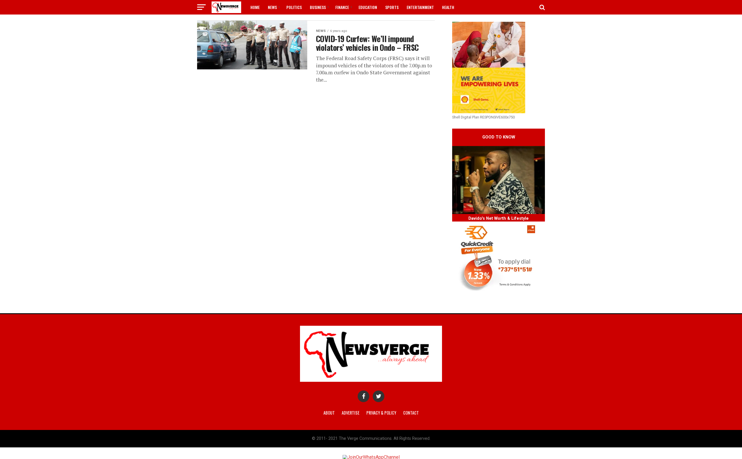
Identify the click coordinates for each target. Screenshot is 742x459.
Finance (342, 7)
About (329, 413)
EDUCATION (368, 7)
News (272, 7)
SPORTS (392, 7)
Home (255, 7)
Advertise (350, 413)
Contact (411, 413)
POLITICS (294, 7)
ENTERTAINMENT (420, 7)
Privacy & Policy (381, 413)
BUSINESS (318, 7)
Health (448, 7)
